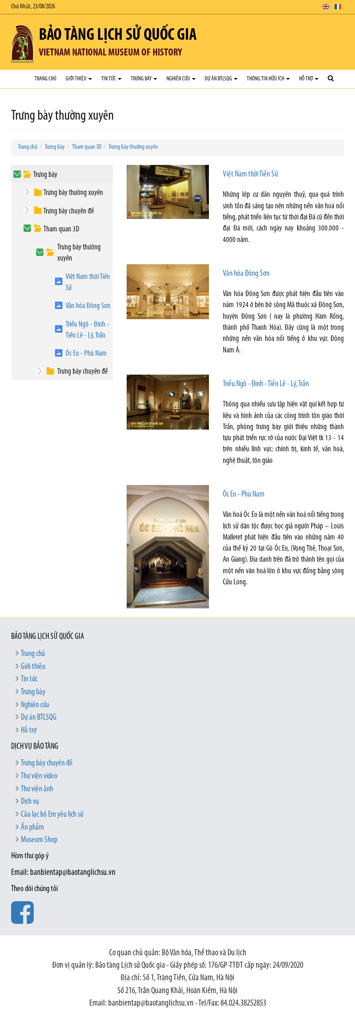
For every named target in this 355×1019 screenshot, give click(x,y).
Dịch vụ (30, 802)
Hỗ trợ (306, 79)
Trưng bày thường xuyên (133, 147)
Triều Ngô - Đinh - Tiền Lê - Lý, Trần (87, 330)
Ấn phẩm (32, 828)
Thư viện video (39, 776)
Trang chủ (45, 79)
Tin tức (109, 79)
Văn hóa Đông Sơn (88, 306)
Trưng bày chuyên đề (68, 211)
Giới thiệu (76, 79)
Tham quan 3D (86, 147)
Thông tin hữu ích (266, 79)
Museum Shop (39, 840)
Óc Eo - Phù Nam (86, 354)
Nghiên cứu (178, 79)
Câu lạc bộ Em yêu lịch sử (52, 815)
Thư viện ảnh (37, 789)
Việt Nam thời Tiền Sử (88, 282)
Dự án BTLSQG (219, 79)
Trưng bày (142, 79)
